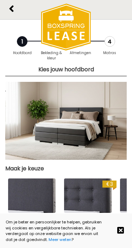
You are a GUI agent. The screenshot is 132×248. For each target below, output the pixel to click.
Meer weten (60, 239)
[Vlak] (32, 195)
